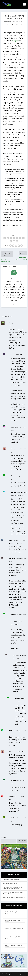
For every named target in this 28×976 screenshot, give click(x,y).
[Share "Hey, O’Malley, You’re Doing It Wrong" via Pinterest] (17, 238)
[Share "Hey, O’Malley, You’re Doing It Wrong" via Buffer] (23, 238)
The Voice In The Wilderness (18, 492)
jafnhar (7, 937)
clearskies (7, 928)
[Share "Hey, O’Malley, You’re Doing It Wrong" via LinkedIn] (20, 238)
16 (12, 24)
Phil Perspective (13, 558)
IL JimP (13, 817)
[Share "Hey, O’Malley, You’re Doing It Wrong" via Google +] (10, 238)
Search (3, 838)
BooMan (15, 22)
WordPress (23, 974)
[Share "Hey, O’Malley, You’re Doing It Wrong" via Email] (14, 241)
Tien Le (11, 540)
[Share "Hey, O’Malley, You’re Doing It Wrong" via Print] (17, 241)
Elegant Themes (11, 974)
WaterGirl (13, 427)
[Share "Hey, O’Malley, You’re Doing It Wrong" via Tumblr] (14, 238)
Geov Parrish (12, 796)
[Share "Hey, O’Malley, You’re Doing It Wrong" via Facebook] (4, 238)
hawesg (13, 448)
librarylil (7, 920)
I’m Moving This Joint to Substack (11, 879)
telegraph (15, 41)
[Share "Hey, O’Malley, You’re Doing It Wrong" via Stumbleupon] (10, 241)
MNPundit (12, 730)
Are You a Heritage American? (10, 883)
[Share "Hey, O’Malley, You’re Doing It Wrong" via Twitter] (7, 238)
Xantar (13, 476)
